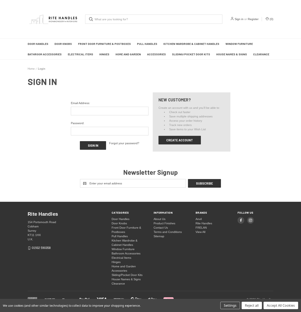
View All (200, 232)
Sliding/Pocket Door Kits (191, 54)
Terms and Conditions (168, 232)
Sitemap (159, 236)
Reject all (252, 305)
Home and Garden (128, 54)
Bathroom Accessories (45, 54)
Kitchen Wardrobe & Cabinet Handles (191, 43)
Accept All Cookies (281, 305)
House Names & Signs (231, 54)
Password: (77, 123)
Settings (230, 305)
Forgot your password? (124, 143)
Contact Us (161, 227)
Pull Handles (147, 43)
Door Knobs (63, 43)
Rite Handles (204, 223)
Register (253, 19)
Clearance (261, 54)
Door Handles (38, 43)
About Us (159, 219)
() (271, 19)
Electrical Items (80, 54)
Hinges (104, 54)
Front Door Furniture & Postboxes (104, 43)
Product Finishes (164, 223)
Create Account (179, 140)
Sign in (239, 19)
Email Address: (80, 103)
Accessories (156, 54)
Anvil (199, 219)
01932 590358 (41, 248)
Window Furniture (239, 43)
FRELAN (201, 227)
